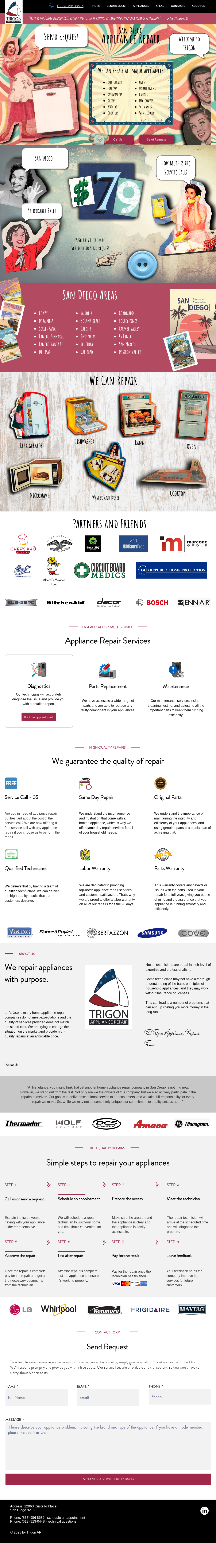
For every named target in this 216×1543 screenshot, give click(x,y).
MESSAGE (13, 1419)
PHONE (155, 1386)
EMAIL (81, 1386)
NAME (10, 1386)
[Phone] (51, 5)
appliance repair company (126, 1087)
